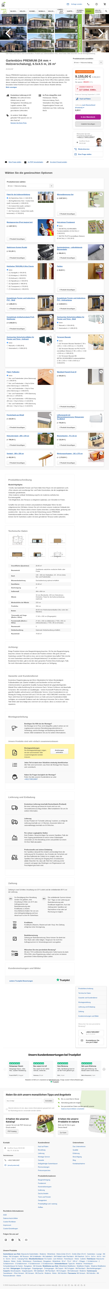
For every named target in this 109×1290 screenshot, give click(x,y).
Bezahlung (41, 1150)
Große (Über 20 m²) (79, 1254)
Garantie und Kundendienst (87, 998)
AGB (5, 1215)
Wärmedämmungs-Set (65, 194)
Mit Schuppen (14, 1256)
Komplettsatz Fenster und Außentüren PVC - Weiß (21, 299)
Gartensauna (92, 1271)
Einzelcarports (16, 1271)
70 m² (69, 1261)
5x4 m (14, 1259)
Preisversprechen (44, 1170)
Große (19, 1261)
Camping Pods (22, 1259)
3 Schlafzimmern (21, 1263)
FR (59, 1285)
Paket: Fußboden (13, 372)
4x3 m (99, 1256)
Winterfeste (51, 1254)
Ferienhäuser (68, 1259)
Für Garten (48, 1259)
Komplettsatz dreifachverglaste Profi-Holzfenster (20, 318)
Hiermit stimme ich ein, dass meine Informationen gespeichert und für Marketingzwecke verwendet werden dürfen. (31, 1109)
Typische (71, 1263)
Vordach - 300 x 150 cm (15, 453)
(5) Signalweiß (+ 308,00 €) (18, 283)
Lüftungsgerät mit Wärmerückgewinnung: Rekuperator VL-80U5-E (70, 417)
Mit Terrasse (24, 1256)
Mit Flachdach (80, 1268)
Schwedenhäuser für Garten (13, 1266)
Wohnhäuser (27, 1261)
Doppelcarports (27, 1271)
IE (84, 1285)
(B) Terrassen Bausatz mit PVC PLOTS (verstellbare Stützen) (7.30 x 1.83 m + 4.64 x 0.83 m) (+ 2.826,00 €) (71, 351)
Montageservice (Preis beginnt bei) (20, 222)
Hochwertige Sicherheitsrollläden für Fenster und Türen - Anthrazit (20, 338)
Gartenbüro (91, 1254)
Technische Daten (84, 993)
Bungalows (47, 1261)
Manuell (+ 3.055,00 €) (16, 345)
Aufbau (40, 1207)
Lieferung (41, 1153)
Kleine (77, 1259)
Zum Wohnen (58, 1259)
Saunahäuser (7, 1273)
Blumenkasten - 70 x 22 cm (67, 436)
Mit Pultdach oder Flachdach (64, 1256)
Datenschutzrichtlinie (10, 1218)
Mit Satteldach (47, 1256)
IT (62, 1285)
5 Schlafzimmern (47, 1263)
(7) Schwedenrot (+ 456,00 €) (19, 289)
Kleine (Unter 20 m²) (64, 1254)
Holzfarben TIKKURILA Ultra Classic (20, 266)
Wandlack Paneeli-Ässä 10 (66, 372)
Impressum (7, 1225)
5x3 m (8, 1259)
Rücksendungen (43, 1167)
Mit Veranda (37, 1266)
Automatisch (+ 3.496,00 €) (68, 328)
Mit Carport (59, 1268)
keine (61, 226)
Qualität (75, 1150)
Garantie (41, 1160)
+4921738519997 (86, 137)
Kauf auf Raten (85, 99)
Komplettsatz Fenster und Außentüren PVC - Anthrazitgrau (71, 299)
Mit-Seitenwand (72, 1271)
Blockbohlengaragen (94, 1268)
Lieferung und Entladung (86, 1007)
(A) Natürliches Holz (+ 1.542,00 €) (20, 198)
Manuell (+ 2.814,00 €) (66, 325)
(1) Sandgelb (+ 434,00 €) (17, 272)
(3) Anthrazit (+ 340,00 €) (17, 278)
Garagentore (42, 1200)
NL (72, 1285)
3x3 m (93, 1256)
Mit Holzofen (62, 1273)
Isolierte (83, 1259)
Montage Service (44, 1157)
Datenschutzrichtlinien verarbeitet (72, 1109)
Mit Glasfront (79, 1256)
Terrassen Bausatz (64, 337)
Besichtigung (77, 1157)
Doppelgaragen (37, 1268)
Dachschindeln (43, 1193)
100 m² (75, 1261)
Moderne (43, 1254)
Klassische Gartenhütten (29, 1254)
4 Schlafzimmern (34, 1263)
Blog (74, 1160)
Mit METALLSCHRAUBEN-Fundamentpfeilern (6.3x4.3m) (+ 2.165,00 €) (68, 231)
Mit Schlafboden (35, 1256)
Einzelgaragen (26, 1268)
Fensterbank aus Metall (15, 415)
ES (66, 1285)
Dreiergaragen (49, 1268)
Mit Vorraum (29, 1273)
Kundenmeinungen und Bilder (88, 1016)
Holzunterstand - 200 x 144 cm (18, 436)
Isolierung (41, 1190)
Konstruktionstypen (44, 1187)
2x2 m (87, 1256)
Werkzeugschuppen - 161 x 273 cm (70, 453)
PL (81, 1285)
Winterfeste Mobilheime (67, 1266)
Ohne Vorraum (19, 1273)
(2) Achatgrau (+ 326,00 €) (18, 275)
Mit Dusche (39, 1273)
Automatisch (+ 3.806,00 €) (18, 348)
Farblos (60, 266)
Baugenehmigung (44, 1180)
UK (56, 1285)
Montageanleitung (84, 1002)
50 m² (64, 1261)
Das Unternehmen (79, 1146)
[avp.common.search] (106, 11)
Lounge (99, 1254)
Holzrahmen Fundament (66, 222)
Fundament (42, 1183)
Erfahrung (76, 1153)
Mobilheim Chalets (83, 1266)
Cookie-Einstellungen (10, 1228)
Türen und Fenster (44, 1197)
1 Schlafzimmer (92, 1261)
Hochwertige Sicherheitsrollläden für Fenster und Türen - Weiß (70, 318)
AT (78, 1285)
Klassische (100, 1259)
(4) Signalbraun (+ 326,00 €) (18, 281)
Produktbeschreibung (85, 988)
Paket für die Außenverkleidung (18, 194)
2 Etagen (82, 1261)
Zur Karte (63, 1133)
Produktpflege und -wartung (47, 1204)
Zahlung (81, 1011)
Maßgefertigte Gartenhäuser (48, 1163)
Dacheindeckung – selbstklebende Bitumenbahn (69, 248)
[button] (17, 539)
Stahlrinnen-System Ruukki (17, 247)
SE (75, 1285)
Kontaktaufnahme (79, 1163)
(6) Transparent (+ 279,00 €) (18, 286)
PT (69, 1285)
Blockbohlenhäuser (36, 1259)
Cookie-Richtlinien (9, 1222)
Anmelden (48, 1101)
